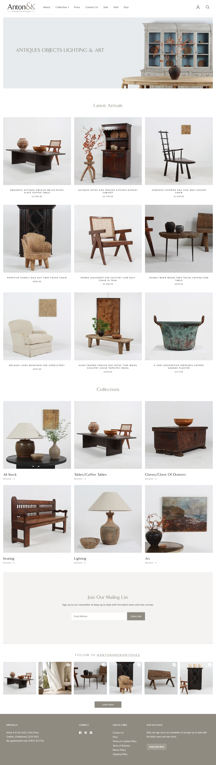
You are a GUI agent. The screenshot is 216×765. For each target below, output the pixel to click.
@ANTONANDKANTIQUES (118, 655)
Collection (62, 7)
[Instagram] (91, 732)
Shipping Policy (120, 754)
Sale (105, 7)
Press (77, 7)
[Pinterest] (86, 732)
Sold (115, 7)
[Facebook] (80, 732)
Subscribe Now (156, 746)
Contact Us (91, 7)
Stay (126, 7)
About (46, 7)
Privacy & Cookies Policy (124, 741)
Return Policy (119, 750)
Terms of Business (121, 745)
